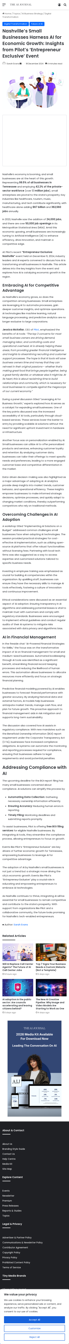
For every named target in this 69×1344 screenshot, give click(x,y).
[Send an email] (21, 63)
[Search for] (65, 5)
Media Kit (7, 1164)
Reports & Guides (12, 1210)
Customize (34, 1328)
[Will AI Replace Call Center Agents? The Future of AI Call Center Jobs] (17, 952)
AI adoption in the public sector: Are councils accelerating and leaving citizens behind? (17, 1004)
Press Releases (10, 1205)
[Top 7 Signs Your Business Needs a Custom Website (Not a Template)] (51, 952)
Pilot (36, 329)
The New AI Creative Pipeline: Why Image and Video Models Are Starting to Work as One (50, 1004)
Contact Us (8, 1154)
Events (6, 1190)
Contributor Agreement (15, 1247)
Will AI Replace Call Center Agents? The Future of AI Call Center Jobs (17, 967)
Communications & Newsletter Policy (22, 1242)
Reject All (35, 1337)
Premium (7, 1200)
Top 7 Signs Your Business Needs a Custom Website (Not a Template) (51, 967)
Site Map (7, 1168)
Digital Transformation (15, 23)
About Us (7, 1144)
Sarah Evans (13, 63)
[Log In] (59, 5)
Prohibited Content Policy (16, 1262)
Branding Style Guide (13, 1149)
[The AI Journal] (21, 4)
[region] (34, 1316)
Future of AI (37, 23)
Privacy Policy (9, 1257)
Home (7, 13)
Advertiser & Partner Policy (17, 1237)
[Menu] (4, 5)
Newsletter (8, 1195)
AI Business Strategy (32, 13)
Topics (16, 13)
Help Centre (9, 1159)
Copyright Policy (11, 1252)
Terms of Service (11, 1267)
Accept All (34, 1319)
